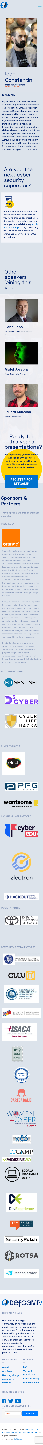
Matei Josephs (16, 369)
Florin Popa (14, 327)
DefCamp (18, 1439)
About (5, 1367)
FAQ (25, 1367)
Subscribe (30, 1413)
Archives (7, 1371)
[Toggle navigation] (40, 5)
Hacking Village (10, 1375)
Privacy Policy (31, 1382)
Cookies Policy (31, 1378)
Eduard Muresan (18, 412)
